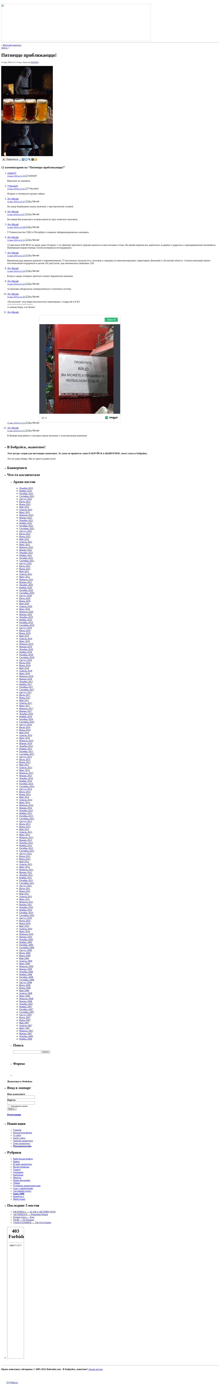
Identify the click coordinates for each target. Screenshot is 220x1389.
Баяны (16, 1161)
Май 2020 (24, 603)
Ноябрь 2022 (25, 523)
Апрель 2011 (25, 896)
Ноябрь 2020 (25, 587)
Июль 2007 (24, 1017)
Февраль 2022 (26, 547)
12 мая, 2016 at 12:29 (16, 297)
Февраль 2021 (26, 579)
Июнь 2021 (25, 568)
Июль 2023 (24, 501)
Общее (16, 1183)
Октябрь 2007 (26, 1009)
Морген (17, 1177)
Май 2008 (24, 990)
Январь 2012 (25, 872)
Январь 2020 (25, 614)
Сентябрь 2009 (26, 947)
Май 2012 (24, 861)
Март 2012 (24, 867)
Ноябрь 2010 (25, 910)
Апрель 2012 (25, 864)
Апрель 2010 (25, 928)
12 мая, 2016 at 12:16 (16, 255)
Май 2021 (24, 571)
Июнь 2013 (25, 826)
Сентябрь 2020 (26, 593)
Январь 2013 (25, 840)
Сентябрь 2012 (26, 851)
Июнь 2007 (25, 1020)
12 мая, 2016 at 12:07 (16, 201)
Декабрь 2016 (26, 714)
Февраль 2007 (26, 1031)
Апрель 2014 (25, 800)
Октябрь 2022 (26, 525)
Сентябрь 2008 (26, 980)
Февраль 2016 (26, 740)
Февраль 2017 (26, 708)
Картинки (18, 1175)
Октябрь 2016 (26, 719)
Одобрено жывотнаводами (27, 1185)
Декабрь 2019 (26, 617)
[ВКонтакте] (23, 159)
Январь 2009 (25, 969)
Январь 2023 (25, 517)
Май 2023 (24, 507)
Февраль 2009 (26, 966)
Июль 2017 (24, 695)
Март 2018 (24, 673)
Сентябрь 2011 (26, 883)
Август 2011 (25, 886)
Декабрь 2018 (26, 649)
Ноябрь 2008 (25, 974)
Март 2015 (24, 770)
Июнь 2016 (25, 730)
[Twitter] (26, 159)
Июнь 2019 (25, 633)
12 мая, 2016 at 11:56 (16, 176)
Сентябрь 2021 (26, 560)
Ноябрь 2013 (25, 813)
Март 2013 (24, 834)
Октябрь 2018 (26, 654)
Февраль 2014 (26, 805)
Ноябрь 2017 (25, 684)
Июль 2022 (24, 534)
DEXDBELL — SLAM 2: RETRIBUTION (34, 1211)
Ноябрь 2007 (25, 1006)
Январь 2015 (25, 775)
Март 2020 (24, 609)
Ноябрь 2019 (25, 620)
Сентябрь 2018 (26, 657)
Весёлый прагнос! (12, 45)
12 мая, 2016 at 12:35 (16, 431)
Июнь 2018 (25, 665)
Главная (17, 1130)
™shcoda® (12, 186)
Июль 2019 (24, 630)
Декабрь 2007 (26, 1004)
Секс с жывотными (23, 1188)
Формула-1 (18, 1196)
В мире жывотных (22, 1164)
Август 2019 (25, 628)
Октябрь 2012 (26, 848)
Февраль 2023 (26, 515)
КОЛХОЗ (35, 62)
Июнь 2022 (25, 536)
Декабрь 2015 (26, 746)
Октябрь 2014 (26, 783)
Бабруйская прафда (23, 1159)
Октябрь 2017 (26, 687)
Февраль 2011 (26, 902)
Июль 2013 (24, 824)
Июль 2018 (24, 663)
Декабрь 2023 (26, 488)
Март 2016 (24, 738)
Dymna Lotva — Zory (24, 1217)
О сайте (17, 1135)
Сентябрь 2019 (26, 625)
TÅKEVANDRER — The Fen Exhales (32, 1222)
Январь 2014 (25, 808)
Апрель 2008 (25, 993)
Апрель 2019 (25, 638)
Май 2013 (24, 829)
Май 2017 (24, 700)
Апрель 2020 (25, 606)
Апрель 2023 (25, 509)
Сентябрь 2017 (26, 689)
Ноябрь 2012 (25, 845)
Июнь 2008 (25, 988)
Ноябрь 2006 (25, 1039)
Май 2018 (24, 668)
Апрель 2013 (25, 832)
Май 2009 (24, 958)
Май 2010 (24, 926)
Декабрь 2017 (26, 681)
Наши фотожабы (21, 1180)
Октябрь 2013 (26, 816)
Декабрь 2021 (26, 552)
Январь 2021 (25, 582)
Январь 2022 (25, 550)
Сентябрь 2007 (26, 1012)
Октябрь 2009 (26, 945)
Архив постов (95, 1369)
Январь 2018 (25, 679)
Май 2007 (24, 1023)
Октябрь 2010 (26, 912)
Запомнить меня (18, 1106)
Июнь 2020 (25, 601)
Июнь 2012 (25, 859)
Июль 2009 (24, 953)
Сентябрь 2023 (26, 496)
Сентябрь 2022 (26, 528)
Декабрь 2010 (26, 907)
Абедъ (4, 48)
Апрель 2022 (25, 542)
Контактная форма (22, 1132)
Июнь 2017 (25, 697)
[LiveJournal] (29, 159)
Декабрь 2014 (26, 778)
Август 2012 (25, 853)
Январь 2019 (25, 646)
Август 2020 (25, 595)
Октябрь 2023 (26, 493)
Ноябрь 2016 (25, 716)
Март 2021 (24, 577)
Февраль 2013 (26, 837)
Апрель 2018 (25, 671)
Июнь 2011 (24, 891)
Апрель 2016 (25, 735)
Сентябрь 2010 (26, 915)
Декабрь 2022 (26, 520)
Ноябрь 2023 (25, 491)
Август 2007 (25, 1014)
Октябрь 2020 (26, 590)
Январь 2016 (25, 743)
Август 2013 (25, 821)
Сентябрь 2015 (26, 754)
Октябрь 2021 (26, 558)
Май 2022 (24, 539)
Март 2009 (24, 963)
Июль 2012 (24, 856)
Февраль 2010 (26, 934)
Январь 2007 (25, 1033)
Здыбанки (18, 1172)
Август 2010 (25, 918)
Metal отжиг (19, 1199)
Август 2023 (25, 499)
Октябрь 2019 (26, 622)
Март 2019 (24, 641)
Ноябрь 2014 (25, 781)
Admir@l (11, 173)
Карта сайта (19, 1138)
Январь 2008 (25, 1001)
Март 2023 (24, 512)
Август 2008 (25, 982)
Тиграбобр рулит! (22, 1191)
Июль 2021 (24, 566)
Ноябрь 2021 (25, 555)
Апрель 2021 (25, 574)
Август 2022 (25, 531)
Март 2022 (24, 544)
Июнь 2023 (25, 504)
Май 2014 (24, 797)
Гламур (17, 1169)
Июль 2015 (24, 759)
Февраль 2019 (26, 644)
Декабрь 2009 (26, 939)
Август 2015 (25, 757)
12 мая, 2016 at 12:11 (16, 240)
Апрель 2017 (25, 703)
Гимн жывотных (21, 1143)
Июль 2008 (24, 985)
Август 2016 (25, 724)
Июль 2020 (24, 598)
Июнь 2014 (25, 794)
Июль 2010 (24, 920)
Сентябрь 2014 (26, 786)
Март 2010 (24, 931)
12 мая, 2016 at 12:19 (16, 271)
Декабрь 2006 (26, 1036)
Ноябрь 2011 (25, 877)
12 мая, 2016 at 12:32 (16, 423)
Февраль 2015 (26, 773)
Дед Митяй (13, 198)
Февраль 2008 (26, 998)
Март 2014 (24, 802)
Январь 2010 (25, 937)
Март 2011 (24, 899)
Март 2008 (24, 996)
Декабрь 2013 (26, 810)
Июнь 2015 (25, 762)
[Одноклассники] (35, 159)
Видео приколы (21, 1167)
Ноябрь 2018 (25, 652)
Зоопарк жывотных (23, 1140)
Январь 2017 (25, 711)
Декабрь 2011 (26, 875)
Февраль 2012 (26, 869)
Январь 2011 (25, 904)
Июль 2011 (24, 888)
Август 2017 (25, 692)
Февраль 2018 (26, 676)
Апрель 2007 (25, 1025)
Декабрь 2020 (26, 585)
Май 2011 (24, 894)
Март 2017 (24, 706)
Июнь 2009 (25, 955)
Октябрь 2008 (26, 977)
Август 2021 (25, 563)
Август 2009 (25, 950)
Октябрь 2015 (26, 751)
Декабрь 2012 (26, 843)
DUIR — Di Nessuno (23, 1220)
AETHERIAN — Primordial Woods (30, 1214)
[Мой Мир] (32, 159)
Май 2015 (24, 765)
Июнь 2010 (25, 923)
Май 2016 (24, 732)
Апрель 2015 (25, 767)
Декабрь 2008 (26, 971)
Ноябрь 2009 (25, 942)
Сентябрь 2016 (26, 722)
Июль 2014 (24, 791)
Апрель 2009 (25, 961)
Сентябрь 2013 (26, 818)
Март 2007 (24, 1028)
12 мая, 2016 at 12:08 (16, 227)
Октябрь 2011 (26, 880)
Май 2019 (24, 636)
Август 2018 (25, 660)
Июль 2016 (24, 727)
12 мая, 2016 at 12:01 (16, 189)
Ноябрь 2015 (25, 748)
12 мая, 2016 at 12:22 (16, 284)
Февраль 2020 (26, 611)
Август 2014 (25, 789)
